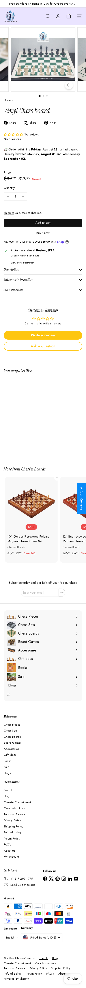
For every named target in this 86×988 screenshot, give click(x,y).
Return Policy (12, 838)
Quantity (9, 188)
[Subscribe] (62, 593)
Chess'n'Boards (33, 469)
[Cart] (68, 16)
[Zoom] (69, 85)
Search (8, 790)
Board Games (12, 743)
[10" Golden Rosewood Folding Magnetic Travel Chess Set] (31, 517)
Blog (6, 796)
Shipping (9, 213)
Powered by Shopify (16, 979)
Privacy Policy (12, 820)
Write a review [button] (43, 335)
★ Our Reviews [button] (81, 498)
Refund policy (12, 832)
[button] (14, 134)
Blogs (7, 773)
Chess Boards (12, 737)
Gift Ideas (10, 755)
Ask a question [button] (43, 346)
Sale (6, 767)
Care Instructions (14, 808)
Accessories (11, 749)
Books (7, 761)
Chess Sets (10, 730)
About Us (9, 851)
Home (7, 100)
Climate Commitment (17, 802)
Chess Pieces (12, 725)
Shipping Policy (13, 826)
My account (11, 856)
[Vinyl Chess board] (31, 417)
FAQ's (7, 844)
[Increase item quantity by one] (23, 196)
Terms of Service (14, 814)
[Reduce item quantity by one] (8, 196)
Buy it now (43, 233)
